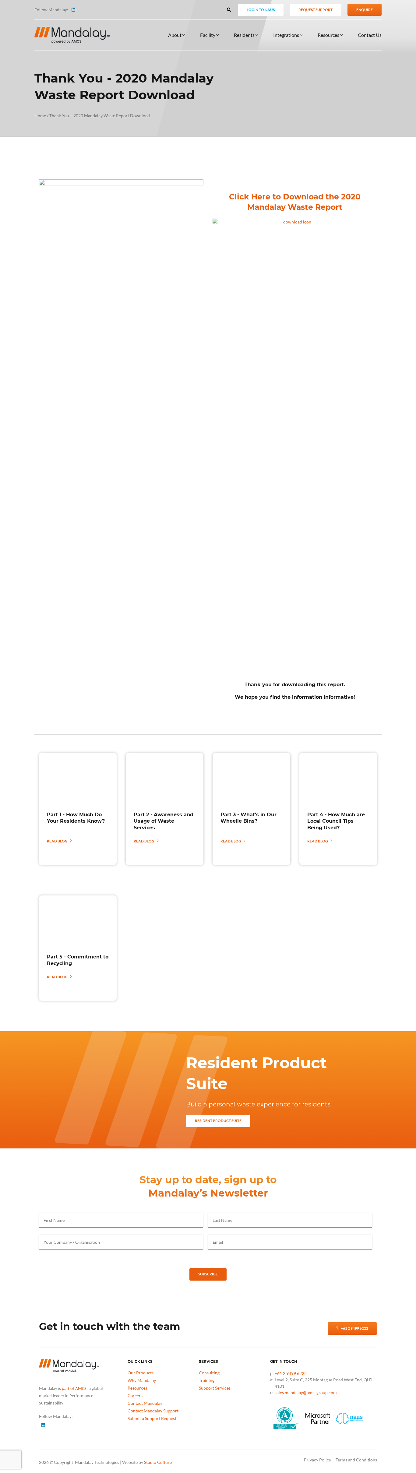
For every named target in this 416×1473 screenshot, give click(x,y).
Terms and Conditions (356, 1459)
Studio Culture (158, 1462)
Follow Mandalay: (51, 9)
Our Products (140, 1372)
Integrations (286, 35)
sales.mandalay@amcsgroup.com (306, 1392)
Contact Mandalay (145, 1403)
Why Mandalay (142, 1380)
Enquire (364, 9)
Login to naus (261, 9)
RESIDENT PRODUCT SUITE (218, 1120)
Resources (329, 35)
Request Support (315, 9)
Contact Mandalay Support (153, 1410)
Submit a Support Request (152, 1418)
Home (40, 115)
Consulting (209, 1372)
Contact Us (370, 35)
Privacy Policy (317, 1459)
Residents (245, 35)
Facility (208, 35)
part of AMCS (74, 1389)
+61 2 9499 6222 (354, 1328)
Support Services (215, 1387)
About (175, 35)
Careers (135, 1395)
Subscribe (208, 1274)
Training (206, 1380)
